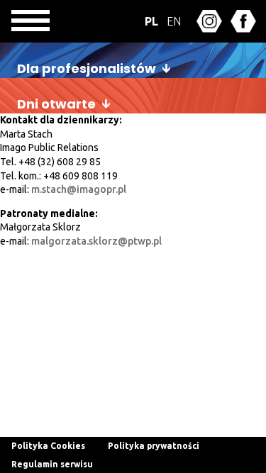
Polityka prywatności (153, 445)
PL (151, 21)
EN (174, 21)
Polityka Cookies (48, 445)
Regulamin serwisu (52, 464)
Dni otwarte (56, 104)
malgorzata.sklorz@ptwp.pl (96, 241)
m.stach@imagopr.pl (78, 189)
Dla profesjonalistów (86, 68)
